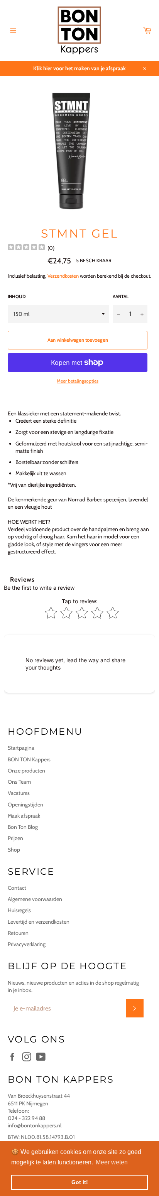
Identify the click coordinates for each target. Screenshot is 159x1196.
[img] (26, 248)
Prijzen (15, 838)
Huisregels (19, 910)
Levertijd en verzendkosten (38, 921)
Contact (17, 887)
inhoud (17, 296)
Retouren (18, 932)
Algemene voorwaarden (35, 899)
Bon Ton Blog (23, 826)
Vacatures (19, 792)
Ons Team (19, 781)
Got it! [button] (79, 1182)
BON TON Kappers (29, 759)
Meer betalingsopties (77, 381)
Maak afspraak (24, 815)
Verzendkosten (63, 276)
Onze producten (26, 770)
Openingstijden (25, 804)
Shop (14, 849)
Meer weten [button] (112, 1162)
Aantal (121, 296)
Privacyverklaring (27, 944)
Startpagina (21, 747)
